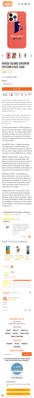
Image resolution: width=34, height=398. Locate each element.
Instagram (17, 347)
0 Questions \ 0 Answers (9, 277)
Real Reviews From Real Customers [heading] (16, 212)
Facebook (9, 344)
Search (8, 330)
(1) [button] (10, 280)
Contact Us (24, 330)
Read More (16, 232)
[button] (28, 214)
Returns (15, 333)
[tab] (6, 293)
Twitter (16, 344)
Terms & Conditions (17, 336)
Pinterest (24, 344)
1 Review (12, 70)
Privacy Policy (24, 333)
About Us (15, 330)
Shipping (7, 333)
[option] (8, 55)
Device (4, 81)
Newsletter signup (17, 351)
